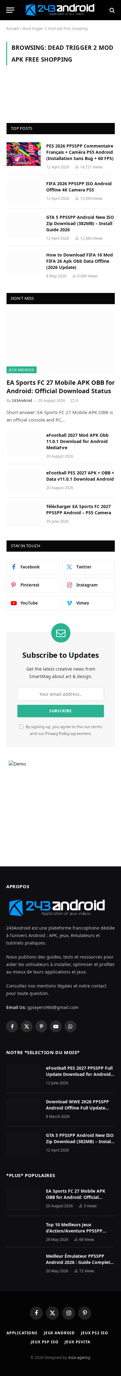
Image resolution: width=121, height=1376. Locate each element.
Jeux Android (21, 369)
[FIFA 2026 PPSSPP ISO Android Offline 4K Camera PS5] (24, 192)
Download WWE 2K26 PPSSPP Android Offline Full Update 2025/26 (77, 1108)
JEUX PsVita (77, 1342)
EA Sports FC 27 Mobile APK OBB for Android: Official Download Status (61, 386)
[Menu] (10, 10)
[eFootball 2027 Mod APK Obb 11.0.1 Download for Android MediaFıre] (24, 443)
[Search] (111, 10)
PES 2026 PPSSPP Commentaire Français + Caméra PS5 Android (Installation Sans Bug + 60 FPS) (80, 152)
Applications (22, 1333)
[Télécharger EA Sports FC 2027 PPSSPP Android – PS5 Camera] (24, 514)
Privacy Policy (57, 733)
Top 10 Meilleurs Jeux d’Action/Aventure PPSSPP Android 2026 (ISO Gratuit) (74, 1231)
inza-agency (79, 1357)
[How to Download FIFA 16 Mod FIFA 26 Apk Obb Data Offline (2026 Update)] (24, 263)
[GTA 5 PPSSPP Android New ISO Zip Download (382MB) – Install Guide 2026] (24, 225)
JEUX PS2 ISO (94, 1333)
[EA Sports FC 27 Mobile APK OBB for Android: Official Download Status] (61, 342)
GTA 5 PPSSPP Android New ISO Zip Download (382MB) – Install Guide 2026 (80, 223)
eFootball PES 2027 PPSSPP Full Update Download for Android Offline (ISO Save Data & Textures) (79, 1077)
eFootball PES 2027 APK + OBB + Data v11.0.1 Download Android (80, 476)
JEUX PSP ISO (44, 1342)
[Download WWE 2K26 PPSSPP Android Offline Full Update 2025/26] (23, 1110)
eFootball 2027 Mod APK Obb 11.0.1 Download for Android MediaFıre (77, 441)
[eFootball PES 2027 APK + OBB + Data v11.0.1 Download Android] (24, 481)
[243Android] (62, 10)
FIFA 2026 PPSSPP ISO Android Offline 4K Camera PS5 (79, 187)
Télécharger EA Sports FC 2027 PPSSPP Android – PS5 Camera (78, 509)
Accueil (12, 28)
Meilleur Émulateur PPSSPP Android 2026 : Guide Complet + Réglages (80, 1262)
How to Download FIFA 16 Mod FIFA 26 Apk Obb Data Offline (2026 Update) (79, 261)
